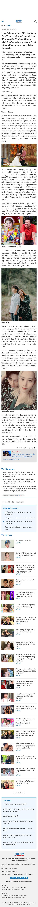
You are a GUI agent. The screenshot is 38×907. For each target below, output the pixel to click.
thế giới (14, 527)
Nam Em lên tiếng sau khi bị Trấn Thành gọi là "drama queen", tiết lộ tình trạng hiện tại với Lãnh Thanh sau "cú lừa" (19, 481)
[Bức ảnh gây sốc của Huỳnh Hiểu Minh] (7, 583)
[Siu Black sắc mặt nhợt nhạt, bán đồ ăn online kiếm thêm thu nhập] (7, 759)
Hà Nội (3, 885)
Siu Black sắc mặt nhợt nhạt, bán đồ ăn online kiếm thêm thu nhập (26, 758)
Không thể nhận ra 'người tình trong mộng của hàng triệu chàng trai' (25, 696)
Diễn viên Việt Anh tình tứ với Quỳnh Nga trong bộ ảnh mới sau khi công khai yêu (25, 746)
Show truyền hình (16, 452)
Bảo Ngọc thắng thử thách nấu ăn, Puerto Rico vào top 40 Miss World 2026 (26, 671)
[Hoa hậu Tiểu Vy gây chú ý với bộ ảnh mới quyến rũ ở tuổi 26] (7, 556)
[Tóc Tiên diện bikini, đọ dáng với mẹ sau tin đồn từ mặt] (7, 608)
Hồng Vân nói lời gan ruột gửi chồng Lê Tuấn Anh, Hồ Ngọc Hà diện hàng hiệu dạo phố (25, 733)
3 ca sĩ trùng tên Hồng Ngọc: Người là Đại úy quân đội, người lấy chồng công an (25, 594)
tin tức (14, 512)
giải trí (26, 521)
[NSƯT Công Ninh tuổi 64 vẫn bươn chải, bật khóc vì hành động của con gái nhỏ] (7, 722)
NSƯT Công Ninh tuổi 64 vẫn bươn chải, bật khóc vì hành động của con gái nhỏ (25, 721)
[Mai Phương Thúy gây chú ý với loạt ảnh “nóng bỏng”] (7, 633)
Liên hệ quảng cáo (19, 878)
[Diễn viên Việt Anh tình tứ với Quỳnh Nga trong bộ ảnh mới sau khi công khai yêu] (7, 747)
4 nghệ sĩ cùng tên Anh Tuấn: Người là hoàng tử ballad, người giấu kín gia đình (25, 683)
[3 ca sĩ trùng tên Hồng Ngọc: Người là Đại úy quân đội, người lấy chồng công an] (7, 595)
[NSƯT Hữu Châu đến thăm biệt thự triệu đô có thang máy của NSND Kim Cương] (7, 620)
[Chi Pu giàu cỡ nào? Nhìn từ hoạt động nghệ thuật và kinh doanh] (7, 645)
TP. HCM (4, 893)
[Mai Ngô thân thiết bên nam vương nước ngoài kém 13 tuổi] (7, 709)
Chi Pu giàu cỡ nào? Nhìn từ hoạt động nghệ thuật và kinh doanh (25, 644)
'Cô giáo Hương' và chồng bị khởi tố (15, 804)
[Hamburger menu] (2, 21)
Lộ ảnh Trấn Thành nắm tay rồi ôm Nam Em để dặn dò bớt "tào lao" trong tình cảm (19, 456)
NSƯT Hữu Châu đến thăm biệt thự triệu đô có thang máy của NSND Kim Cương (26, 619)
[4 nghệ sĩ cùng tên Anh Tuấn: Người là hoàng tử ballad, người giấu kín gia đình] (7, 684)
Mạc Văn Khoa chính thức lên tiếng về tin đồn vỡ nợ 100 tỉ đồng (25, 771)
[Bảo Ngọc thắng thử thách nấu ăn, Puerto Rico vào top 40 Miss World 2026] (7, 672)
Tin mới (7, 801)
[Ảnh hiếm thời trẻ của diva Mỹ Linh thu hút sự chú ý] (7, 784)
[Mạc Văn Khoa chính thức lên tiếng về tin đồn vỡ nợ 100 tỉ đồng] (7, 772)
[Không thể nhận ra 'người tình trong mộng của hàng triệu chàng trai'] (7, 697)
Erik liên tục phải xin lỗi (23, 540)
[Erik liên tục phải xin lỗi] (7, 544)
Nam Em (20, 502)
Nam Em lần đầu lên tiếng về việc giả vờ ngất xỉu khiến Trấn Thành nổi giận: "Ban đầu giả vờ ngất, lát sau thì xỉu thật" (19, 474)
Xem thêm (19, 792)
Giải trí (8, 25)
